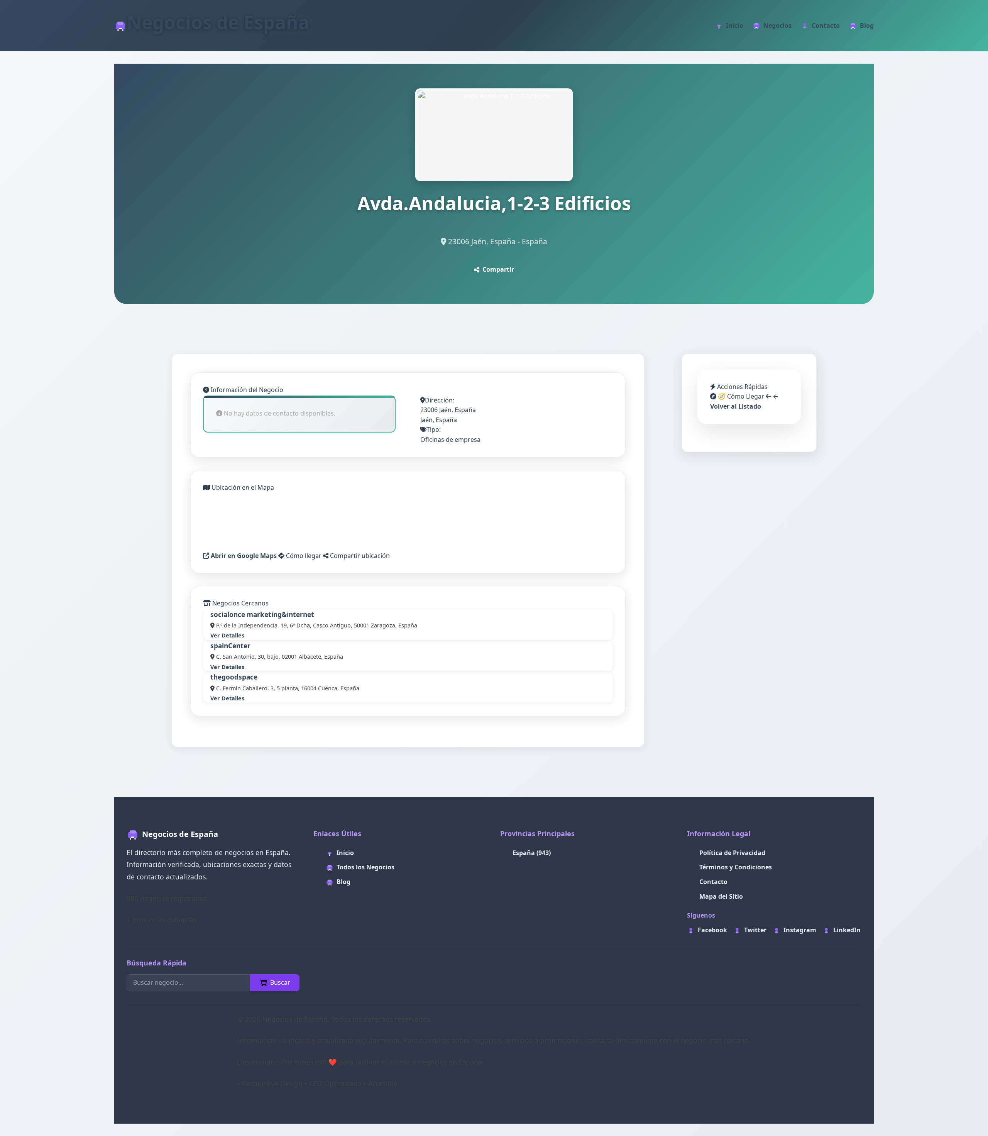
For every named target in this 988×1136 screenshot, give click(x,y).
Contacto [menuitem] (826, 25)
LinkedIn (847, 930)
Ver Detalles (227, 635)
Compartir (498, 269)
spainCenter (230, 645)
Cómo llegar (302, 555)
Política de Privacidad (732, 853)
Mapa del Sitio (721, 896)
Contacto (713, 881)
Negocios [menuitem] (777, 25)
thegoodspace (233, 677)
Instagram (799, 930)
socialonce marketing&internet (262, 614)
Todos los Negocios (365, 867)
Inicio (345, 853)
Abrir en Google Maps (243, 555)
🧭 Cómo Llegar (740, 396)
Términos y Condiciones (735, 867)
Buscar (280, 982)
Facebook (712, 930)
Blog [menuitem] (867, 25)
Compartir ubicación (359, 555)
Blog (343, 881)
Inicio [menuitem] (734, 25)
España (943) (532, 853)
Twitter (755, 930)
